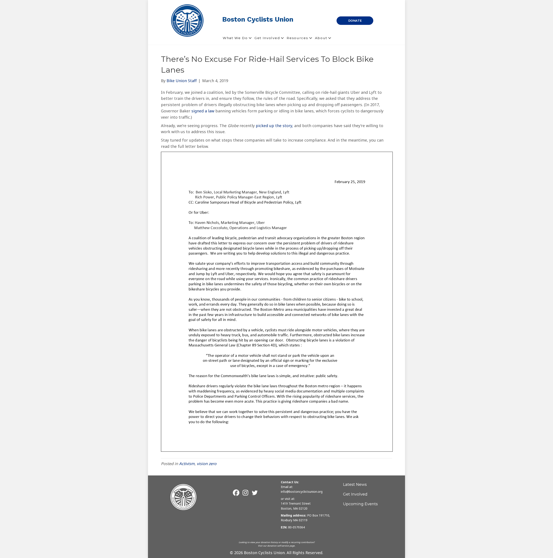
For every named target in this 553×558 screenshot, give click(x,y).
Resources (297, 38)
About (321, 38)
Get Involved (267, 38)
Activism (187, 463)
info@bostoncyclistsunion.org (302, 491)
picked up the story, (274, 125)
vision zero (206, 463)
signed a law (202, 110)
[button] (250, 38)
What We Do (235, 38)
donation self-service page (281, 545)
